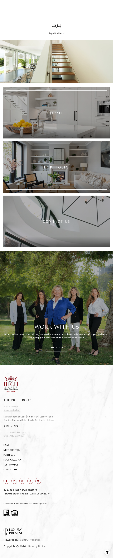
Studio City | (33, 416)
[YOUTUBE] (38, 481)
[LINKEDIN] (22, 481)
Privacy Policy (37, 546)
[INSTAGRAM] (14, 481)
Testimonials (11, 464)
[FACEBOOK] (6, 481)
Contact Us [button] (57, 347)
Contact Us (10, 469)
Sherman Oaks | (19, 416)
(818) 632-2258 (11, 406)
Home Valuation (12, 459)
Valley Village (47, 416)
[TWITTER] (30, 481)
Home (7, 445)
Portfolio (9, 455)
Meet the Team (12, 450)
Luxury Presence (30, 539)
